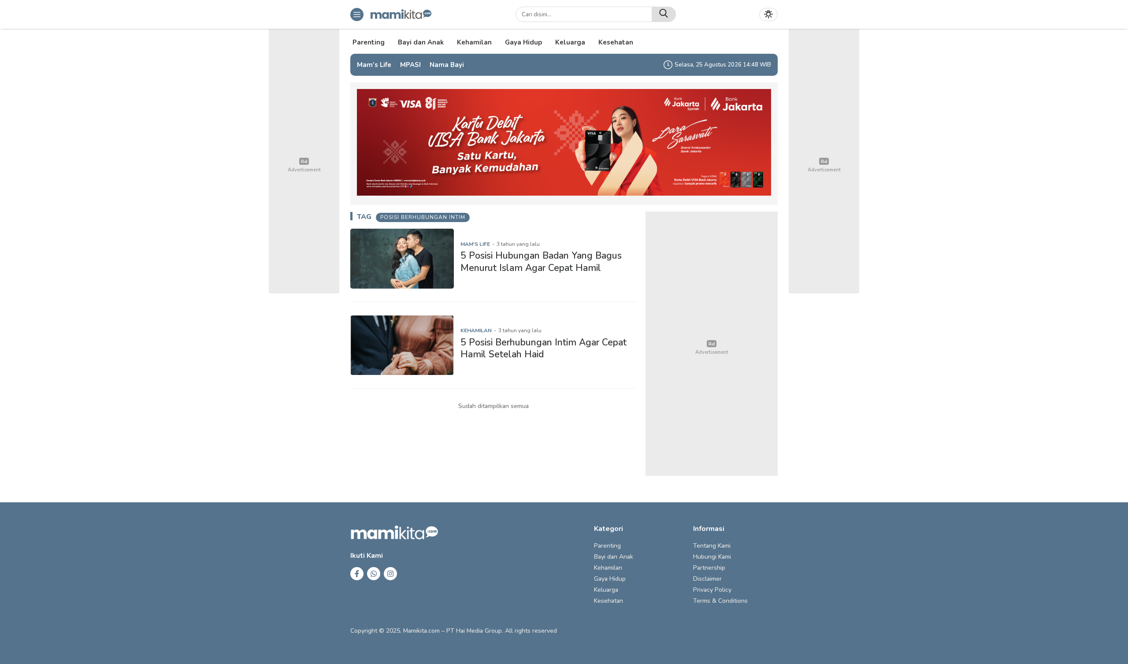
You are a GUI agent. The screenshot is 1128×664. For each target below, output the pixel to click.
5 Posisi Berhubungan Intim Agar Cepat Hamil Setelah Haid (543, 348)
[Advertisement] (712, 343)
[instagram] (390, 573)
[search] (664, 14)
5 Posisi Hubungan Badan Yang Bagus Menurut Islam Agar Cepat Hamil (541, 261)
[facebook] (357, 573)
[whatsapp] (373, 573)
